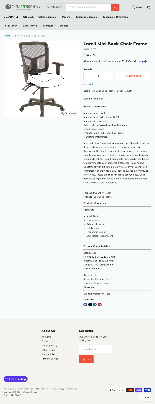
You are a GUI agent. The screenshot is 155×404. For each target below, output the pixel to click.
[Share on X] (90, 304)
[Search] (115, 7)
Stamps (64, 25)
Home (7, 35)
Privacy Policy (48, 354)
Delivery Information (24, 388)
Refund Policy (42, 388)
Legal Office (30, 25)
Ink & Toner (10, 25)
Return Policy (48, 349)
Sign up (86, 359)
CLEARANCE (11, 17)
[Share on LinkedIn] (95, 304)
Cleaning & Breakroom (116, 17)
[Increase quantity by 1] (110, 76)
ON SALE (28, 17)
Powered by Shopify (13, 395)
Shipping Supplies (86, 17)
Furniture (48, 25)
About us (8, 388)
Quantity (87, 69)
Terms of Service (49, 358)
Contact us (72, 388)
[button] (137, 7)
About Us (46, 336)
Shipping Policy (49, 345)
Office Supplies (47, 17)
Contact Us (47, 341)
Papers (66, 17)
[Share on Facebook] (85, 304)
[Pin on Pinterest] (100, 304)
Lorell (90, 84)
